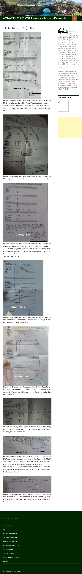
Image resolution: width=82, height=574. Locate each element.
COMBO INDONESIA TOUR (11, 546)
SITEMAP (5, 561)
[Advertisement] (70, 127)
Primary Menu (79, 18)
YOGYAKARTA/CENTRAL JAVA (11, 522)
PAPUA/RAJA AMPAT (9, 553)
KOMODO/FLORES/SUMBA (11, 538)
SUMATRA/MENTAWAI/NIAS (11, 534)
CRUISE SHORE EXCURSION (11, 557)
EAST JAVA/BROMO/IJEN (10, 518)
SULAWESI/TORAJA (8, 549)
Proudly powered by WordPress (12, 571)
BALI (4, 530)
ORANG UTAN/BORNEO (10, 542)
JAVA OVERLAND (8, 526)
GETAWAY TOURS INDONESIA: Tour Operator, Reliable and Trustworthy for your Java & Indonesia (36, 18)
